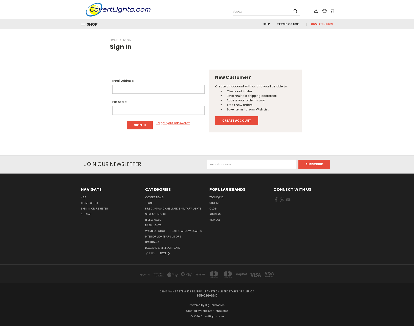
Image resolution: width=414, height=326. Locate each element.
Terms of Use (288, 24)
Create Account (236, 120)
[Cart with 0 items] (332, 10)
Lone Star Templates (214, 311)
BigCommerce (214, 305)
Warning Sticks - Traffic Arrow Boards (173, 231)
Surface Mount (155, 214)
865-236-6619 (322, 24)
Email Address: (123, 81)
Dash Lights (153, 225)
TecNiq (149, 203)
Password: (119, 102)
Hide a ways (153, 220)
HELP (266, 24)
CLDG (212, 208)
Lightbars (152, 242)
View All (214, 220)
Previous (402, 312)
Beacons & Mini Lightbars (162, 248)
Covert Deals (154, 197)
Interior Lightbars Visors (163, 236)
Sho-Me (214, 203)
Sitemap (86, 214)
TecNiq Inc (216, 197)
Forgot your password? (173, 123)
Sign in (86, 208)
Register (102, 208)
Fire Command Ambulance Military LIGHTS (173, 208)
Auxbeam (215, 214)
